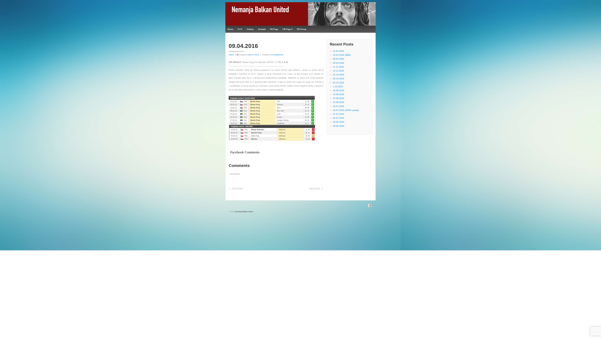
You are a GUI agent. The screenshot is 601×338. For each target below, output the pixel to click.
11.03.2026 (338, 51)
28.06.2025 (338, 126)
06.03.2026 (338, 59)
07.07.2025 (338, 114)
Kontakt (262, 29)
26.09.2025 (338, 90)
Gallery (250, 29)
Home (230, 29)
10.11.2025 (338, 70)
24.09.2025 (338, 94)
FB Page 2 (288, 29)
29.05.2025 (338, 122)
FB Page (274, 29)
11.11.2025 (338, 67)
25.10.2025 (338, 74)
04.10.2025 (338, 82)
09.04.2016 (237, 188)
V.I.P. (240, 29)
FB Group (301, 29)
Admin (231, 55)
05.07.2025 (338, 118)
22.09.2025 (338, 102)
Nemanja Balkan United (244, 212)
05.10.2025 (338, 78)
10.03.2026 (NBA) (342, 55)
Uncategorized (277, 55)
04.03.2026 (338, 63)
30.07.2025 (338, 106)
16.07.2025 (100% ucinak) (346, 110)
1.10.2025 (338, 86)
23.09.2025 (338, 98)
